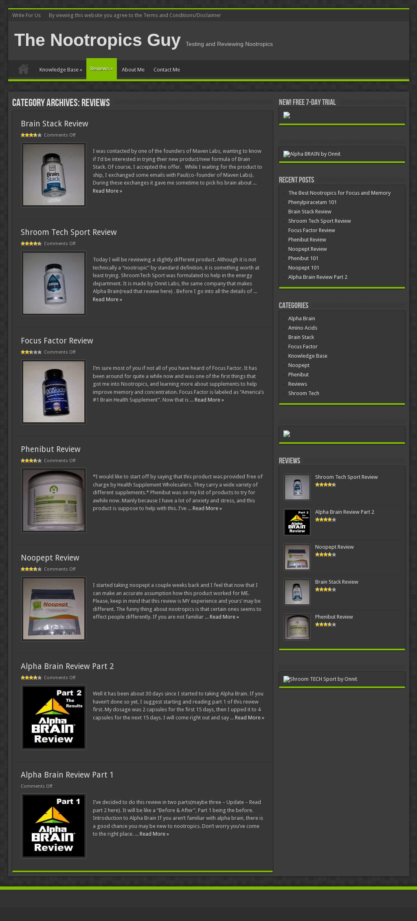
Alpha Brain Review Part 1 (67, 775)
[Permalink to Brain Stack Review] (54, 205)
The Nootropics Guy (97, 40)
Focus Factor (303, 346)
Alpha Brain (301, 318)
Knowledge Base (61, 70)
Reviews (101, 68)
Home (23, 70)
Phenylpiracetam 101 (312, 202)
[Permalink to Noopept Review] (54, 639)
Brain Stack (301, 337)
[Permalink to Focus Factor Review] (54, 422)
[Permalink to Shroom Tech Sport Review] (54, 314)
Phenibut (298, 374)
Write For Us (26, 15)
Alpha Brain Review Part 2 (67, 666)
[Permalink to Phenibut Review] (54, 531)
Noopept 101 (303, 268)
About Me (133, 70)
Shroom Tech (303, 393)
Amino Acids (302, 328)
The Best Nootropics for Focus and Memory (339, 193)
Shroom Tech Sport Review (69, 232)
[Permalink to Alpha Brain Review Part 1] (54, 856)
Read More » (107, 191)
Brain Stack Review (54, 123)
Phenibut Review (51, 449)
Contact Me (167, 70)
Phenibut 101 (303, 258)
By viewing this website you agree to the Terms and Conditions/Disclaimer (135, 15)
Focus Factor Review (57, 340)
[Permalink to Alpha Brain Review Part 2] (54, 748)
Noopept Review (50, 558)
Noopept (298, 365)
